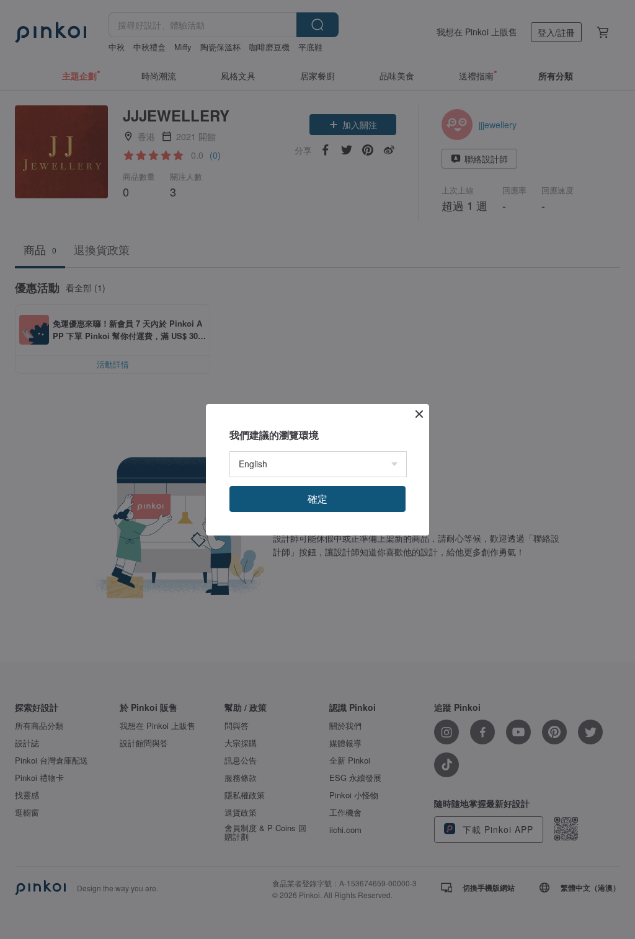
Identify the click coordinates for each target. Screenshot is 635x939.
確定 (317, 499)
